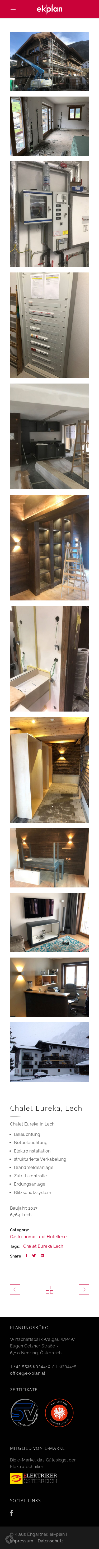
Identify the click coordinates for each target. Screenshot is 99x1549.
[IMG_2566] (49, 325)
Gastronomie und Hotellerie (38, 1236)
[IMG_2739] (49, 922)
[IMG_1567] (49, 436)
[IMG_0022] (49, 126)
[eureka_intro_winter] (49, 1052)
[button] (9, 1539)
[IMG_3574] (49, 987)
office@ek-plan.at (27, 1373)
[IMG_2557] (49, 770)
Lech (58, 1246)
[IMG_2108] (49, 857)
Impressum (22, 1540)
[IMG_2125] (49, 214)
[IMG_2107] (49, 659)
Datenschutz (50, 1540)
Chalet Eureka (37, 1246)
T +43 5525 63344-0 (30, 1366)
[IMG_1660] (49, 61)
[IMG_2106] (49, 547)
